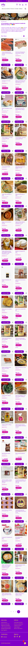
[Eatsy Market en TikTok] (19, 636)
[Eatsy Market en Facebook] (17, 636)
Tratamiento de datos (18, 622)
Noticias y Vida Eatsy (5, 624)
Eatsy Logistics (4, 630)
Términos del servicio (18, 628)
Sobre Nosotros (4, 622)
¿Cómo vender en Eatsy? (6, 627)
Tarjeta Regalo (17, 627)
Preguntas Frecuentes (5, 625)
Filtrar (5, 36)
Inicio (2, 15)
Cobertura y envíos (17, 625)
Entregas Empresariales (6, 628)
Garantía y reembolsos (18, 624)
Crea (8, 1)
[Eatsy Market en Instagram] (14, 636)
